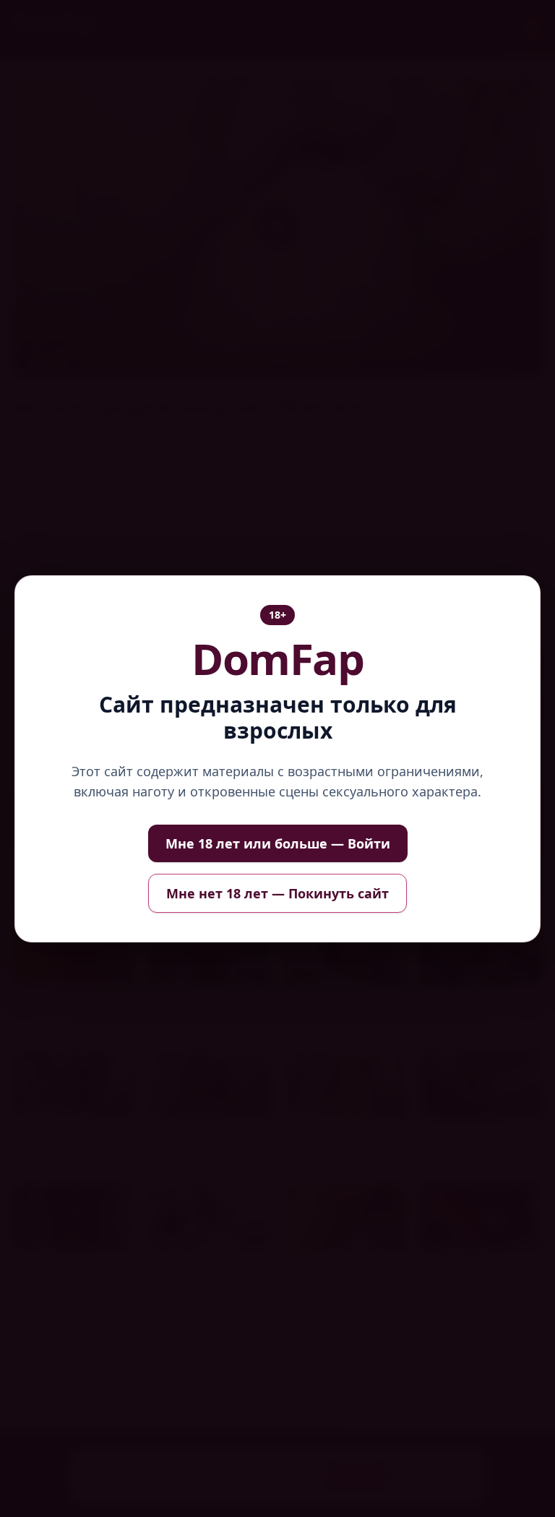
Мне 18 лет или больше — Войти (277, 843)
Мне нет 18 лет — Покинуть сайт (277, 893)
